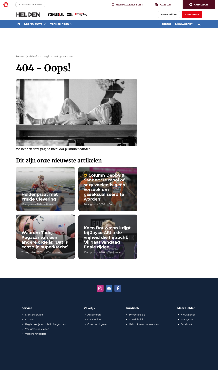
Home (20, 56)
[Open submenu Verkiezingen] (71, 24)
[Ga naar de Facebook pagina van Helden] (117, 288)
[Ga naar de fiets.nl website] (70, 14)
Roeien (50, 204)
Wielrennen (53, 252)
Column (113, 204)
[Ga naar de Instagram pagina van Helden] (100, 288)
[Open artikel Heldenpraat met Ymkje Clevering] (45, 189)
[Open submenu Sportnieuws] (44, 24)
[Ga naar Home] (19, 24)
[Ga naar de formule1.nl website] (56, 14)
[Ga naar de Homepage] (28, 14)
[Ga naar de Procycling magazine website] (81, 14)
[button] (199, 4)
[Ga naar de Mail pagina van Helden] (109, 288)
